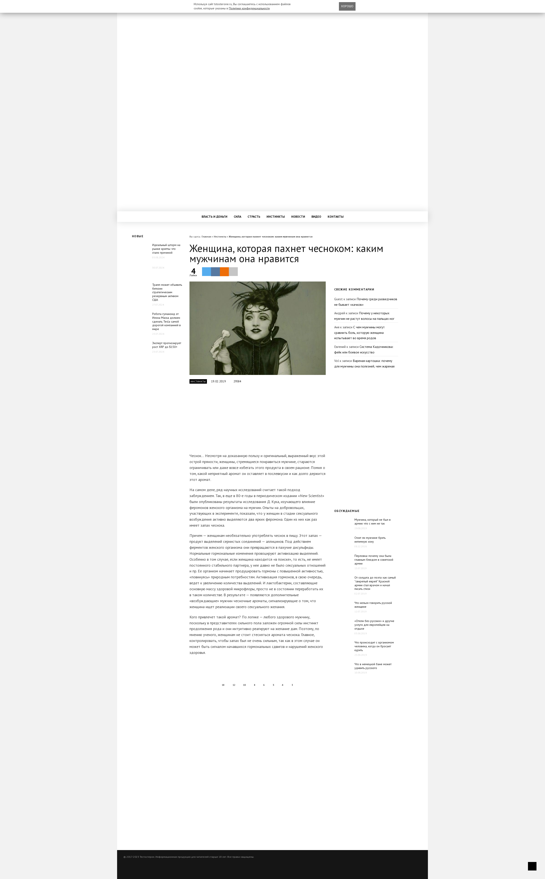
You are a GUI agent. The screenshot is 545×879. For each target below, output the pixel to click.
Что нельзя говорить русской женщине (373, 605)
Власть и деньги (214, 217)
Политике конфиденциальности (249, 8)
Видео (316, 217)
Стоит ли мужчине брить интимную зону (370, 539)
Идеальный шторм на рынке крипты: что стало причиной (166, 248)
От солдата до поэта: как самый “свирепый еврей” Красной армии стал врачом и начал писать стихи (375, 583)
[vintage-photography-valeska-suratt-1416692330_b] (257, 328)
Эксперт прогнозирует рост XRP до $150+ (166, 345)
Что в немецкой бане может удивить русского (373, 666)
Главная (206, 236)
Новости (298, 217)
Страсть (254, 217)
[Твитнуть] (206, 271)
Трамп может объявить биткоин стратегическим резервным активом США (167, 292)
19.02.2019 (218, 381)
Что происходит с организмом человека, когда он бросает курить (374, 646)
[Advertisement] (256, 421)
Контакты (336, 217)
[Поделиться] (215, 271)
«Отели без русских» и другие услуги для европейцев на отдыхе (374, 624)
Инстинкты (276, 217)
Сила (237, 217)
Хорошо (347, 6)
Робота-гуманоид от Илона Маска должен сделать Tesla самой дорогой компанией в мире (166, 321)
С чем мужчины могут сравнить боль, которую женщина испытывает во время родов (359, 332)
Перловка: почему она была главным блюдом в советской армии (373, 559)
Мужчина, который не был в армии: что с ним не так (372, 521)
